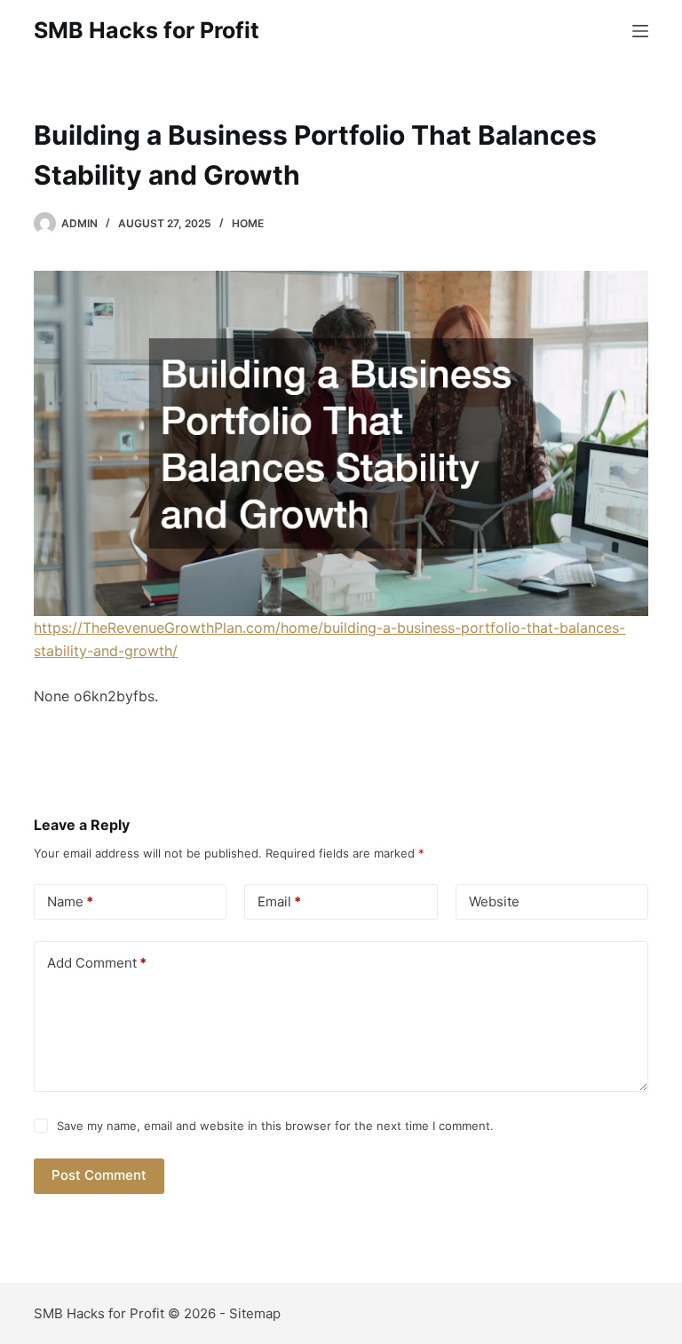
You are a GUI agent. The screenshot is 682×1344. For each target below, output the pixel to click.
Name (70, 901)
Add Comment (97, 962)
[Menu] (640, 31)
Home (248, 223)
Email (279, 901)
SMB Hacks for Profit (146, 30)
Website (494, 901)
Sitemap (255, 1313)
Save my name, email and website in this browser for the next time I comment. (275, 1126)
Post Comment (99, 1174)
